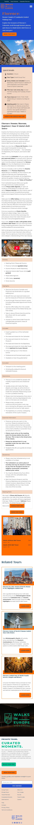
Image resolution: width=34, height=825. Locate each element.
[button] (5, 528)
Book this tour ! (9, 34)
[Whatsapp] (21, 822)
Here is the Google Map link (15, 116)
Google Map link (17, 506)
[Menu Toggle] (31, 6)
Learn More (25, 606)
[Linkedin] (17, 822)
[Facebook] (14, 822)
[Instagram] (12, 822)
